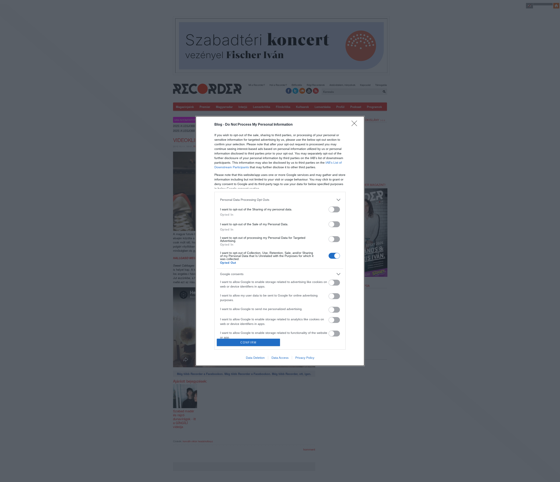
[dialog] (280, 241)
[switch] (334, 209)
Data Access (280, 357)
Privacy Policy (304, 357)
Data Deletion (255, 357)
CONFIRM (248, 342)
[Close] (356, 125)
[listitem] (280, 200)
